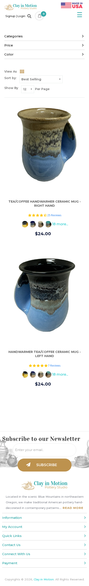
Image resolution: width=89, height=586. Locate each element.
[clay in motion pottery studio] (20, 9)
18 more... (60, 224)
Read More (73, 508)
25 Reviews (54, 215)
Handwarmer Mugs (39, 31)
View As (10, 71)
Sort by (10, 78)
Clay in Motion (44, 579)
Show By (11, 88)
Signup (10, 16)
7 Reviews (54, 365)
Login (21, 16)
